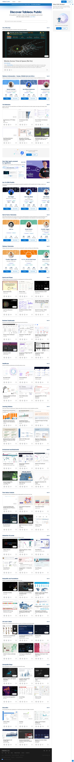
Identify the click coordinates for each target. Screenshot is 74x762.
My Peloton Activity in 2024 (25, 309)
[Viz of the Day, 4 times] (49, 92)
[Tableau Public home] (6, 1)
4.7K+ (31, 632)
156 (10, 640)
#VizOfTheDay (10, 65)
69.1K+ (47, 503)
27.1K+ (31, 374)
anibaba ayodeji (37, 355)
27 (42, 425)
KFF (19, 613)
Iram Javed (5, 594)
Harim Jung (37, 465)
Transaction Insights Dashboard (39, 353)
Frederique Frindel (38, 121)
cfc (35, 613)
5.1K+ (15, 288)
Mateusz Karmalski (22, 681)
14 (26, 124)
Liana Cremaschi (22, 140)
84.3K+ (47, 589)
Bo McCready (5, 293)
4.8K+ (47, 56)
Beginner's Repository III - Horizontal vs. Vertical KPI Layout (40, 439)
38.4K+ (47, 460)
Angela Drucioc (37, 508)
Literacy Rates (6, 721)
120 (26, 615)
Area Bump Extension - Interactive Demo (8, 139)
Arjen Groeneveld (6, 379)
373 (10, 382)
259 (26, 400)
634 (42, 554)
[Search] (6, 21)
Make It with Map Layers (24, 439)
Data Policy (22, 755)
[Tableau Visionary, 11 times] (46, 263)
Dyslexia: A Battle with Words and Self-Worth (9, 396)
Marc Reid (4, 698)
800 (42, 468)
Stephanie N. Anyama (22, 466)
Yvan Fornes (37, 595)
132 (26, 572)
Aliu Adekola (37, 742)
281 (10, 726)
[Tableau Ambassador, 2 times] (9, 200)
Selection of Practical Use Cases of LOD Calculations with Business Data (9, 421)
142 (42, 701)
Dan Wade (5, 311)
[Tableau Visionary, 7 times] (14, 233)
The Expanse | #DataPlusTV (25, 654)
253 (26, 597)
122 (26, 701)
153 (26, 554)
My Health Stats (6, 377)
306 (42, 683)
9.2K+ (31, 288)
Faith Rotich (21, 509)
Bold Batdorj (37, 337)
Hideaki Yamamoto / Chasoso (40, 311)
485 (10, 529)
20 (26, 339)
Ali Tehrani (21, 311)
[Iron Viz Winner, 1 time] (9, 202)
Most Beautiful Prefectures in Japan (41, 679)
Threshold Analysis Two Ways (41, 420)
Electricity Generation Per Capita (40, 482)
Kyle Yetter (37, 140)
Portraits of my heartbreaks (9, 635)
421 (10, 683)
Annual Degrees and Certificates (7, 740)
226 (26, 658)
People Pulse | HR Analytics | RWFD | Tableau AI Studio (41, 335)
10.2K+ (47, 288)
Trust (2, 752)
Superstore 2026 (7, 352)
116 (26, 443)
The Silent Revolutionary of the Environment (26, 636)
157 (26, 468)
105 (42, 314)
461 (42, 382)
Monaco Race (22, 291)
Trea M (4, 655)
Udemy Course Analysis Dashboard (40, 722)
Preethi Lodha (21, 742)
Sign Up (63, 1)
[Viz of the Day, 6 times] (48, 234)
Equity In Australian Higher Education (41, 740)
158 (10, 486)
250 (42, 400)
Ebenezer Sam (21, 355)
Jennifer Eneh (21, 379)
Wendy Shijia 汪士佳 (6, 526)
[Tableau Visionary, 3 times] (31, 201)
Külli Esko (4, 423)
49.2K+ (47, 374)
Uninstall (13, 757)
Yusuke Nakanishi (38, 698)
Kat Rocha (5, 441)
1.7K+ (31, 417)
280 (10, 314)
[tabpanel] (61, 382)
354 (26, 511)
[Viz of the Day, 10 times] (26, 202)
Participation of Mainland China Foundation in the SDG (41, 611)
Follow (7, 98)
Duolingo (21, 721)
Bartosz (20, 570)
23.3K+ (15, 374)
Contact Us (27, 752)
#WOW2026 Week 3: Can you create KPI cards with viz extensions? (41, 139)
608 (42, 572)
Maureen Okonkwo (38, 724)
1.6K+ (31, 331)
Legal (3, 755)
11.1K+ (47, 632)
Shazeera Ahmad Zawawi (7, 637)
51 (26, 357)
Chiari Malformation (23, 395)
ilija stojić (20, 423)
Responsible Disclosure (6, 757)
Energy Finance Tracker (8, 463)
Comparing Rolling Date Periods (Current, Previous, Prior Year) (9, 507)
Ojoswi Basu (21, 121)
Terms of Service (8, 755)
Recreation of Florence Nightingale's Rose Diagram (25, 139)
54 (42, 339)
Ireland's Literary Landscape (9, 654)
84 (10, 468)
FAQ (8, 752)
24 (10, 425)
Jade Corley (21, 397)
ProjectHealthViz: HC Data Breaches (41, 396)
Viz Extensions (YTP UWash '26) (9, 120)
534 (26, 486)
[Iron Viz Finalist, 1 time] (13, 202)
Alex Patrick (21, 336)
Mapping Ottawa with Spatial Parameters (9, 679)
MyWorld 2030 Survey (8, 611)
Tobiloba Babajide (38, 379)
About (12, 752)
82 (10, 357)
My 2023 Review (6, 524)
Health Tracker (38, 377)
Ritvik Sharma (5, 122)
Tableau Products (17, 752)
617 (10, 701)
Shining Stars (38, 635)
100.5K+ (15, 718)
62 (42, 443)
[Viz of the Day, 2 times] (31, 265)
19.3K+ (47, 675)
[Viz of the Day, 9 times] (14, 92)
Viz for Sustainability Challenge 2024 (7, 482)
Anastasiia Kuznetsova (22, 293)
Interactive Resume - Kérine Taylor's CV (25, 550)
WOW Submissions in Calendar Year (25, 525)
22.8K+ (15, 675)
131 (26, 296)
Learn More (32, 16)
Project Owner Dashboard (8, 334)
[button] (44, 750)
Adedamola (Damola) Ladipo (39, 551)
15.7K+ (31, 718)
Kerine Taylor (21, 552)
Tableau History (38, 524)
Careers (23, 752)
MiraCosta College (6, 742)
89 (26, 640)
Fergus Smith (21, 484)
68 (10, 296)
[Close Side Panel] (70, 4)
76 (10, 443)
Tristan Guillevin (5, 140)
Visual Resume (38, 549)
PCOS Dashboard (23, 377)
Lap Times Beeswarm (7, 309)
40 (10, 554)
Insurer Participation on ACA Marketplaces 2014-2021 (25, 611)
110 (42, 296)
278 (42, 597)
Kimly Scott (37, 569)
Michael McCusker (22, 440)
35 (42, 124)
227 (10, 572)
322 (26, 382)
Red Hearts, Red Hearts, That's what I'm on (41, 654)
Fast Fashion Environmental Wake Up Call (25, 482)
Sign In (69, 1)
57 (42, 615)
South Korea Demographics (9, 697)
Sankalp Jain (37, 398)
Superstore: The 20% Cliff (24, 334)
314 (26, 744)
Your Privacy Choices (7, 759)
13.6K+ (31, 460)
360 (42, 529)
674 (10, 400)
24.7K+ (47, 546)
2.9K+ (15, 546)
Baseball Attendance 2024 (41, 291)
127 (10, 511)
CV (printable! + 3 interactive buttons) (25, 568)
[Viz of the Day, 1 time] (31, 92)
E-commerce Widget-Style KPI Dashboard (25, 353)
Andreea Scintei (21, 655)
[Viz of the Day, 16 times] (44, 265)
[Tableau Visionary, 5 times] (49, 200)
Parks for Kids (38, 697)
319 (26, 683)
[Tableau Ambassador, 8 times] (26, 233)
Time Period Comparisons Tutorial (24, 507)
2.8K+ (47, 331)
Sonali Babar (21, 527)
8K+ (15, 503)
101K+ (47, 718)
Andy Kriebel (5, 509)
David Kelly (5, 336)
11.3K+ (31, 589)
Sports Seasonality (7, 291)
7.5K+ (47, 135)
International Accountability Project (8, 465)
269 (26, 314)
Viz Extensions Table (23, 120)
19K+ (15, 460)
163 (10, 615)
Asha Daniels (5, 723)
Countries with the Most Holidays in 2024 (24, 679)
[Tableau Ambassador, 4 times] (26, 92)
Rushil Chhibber (37, 484)
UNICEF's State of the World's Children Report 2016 (41, 593)
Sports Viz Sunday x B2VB (41, 309)
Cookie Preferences (19, 757)
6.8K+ (31, 546)
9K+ (15, 589)
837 (15, 135)
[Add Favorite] (47, 70)
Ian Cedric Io (21, 595)
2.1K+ (31, 135)
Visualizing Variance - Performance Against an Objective (24, 421)
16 (42, 357)
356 (42, 486)
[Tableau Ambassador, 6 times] (9, 92)
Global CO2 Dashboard (40, 463)
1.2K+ (15, 331)
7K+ (15, 632)
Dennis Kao (5, 681)
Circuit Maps (22, 697)
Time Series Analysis (39, 506)
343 (26, 529)
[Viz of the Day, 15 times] (44, 202)
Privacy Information (15, 755)
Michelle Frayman (6, 569)
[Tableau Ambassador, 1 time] (44, 92)
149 (10, 658)
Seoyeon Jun (37, 637)
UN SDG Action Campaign (7, 612)
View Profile (15, 98)
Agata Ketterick (37, 681)
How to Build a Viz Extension (41, 120)
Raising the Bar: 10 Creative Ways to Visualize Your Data (9, 439)
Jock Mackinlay (37, 526)
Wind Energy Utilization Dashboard (24, 464)
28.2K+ (31, 675)
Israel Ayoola (37, 441)
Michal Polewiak (5, 354)
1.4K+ (15, 417)
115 (42, 744)
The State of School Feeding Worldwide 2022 (25, 593)
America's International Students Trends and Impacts (25, 740)
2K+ (42, 511)
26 (10, 124)
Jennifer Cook (5, 398)
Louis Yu (36, 656)
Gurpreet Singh (5, 484)
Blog (5, 752)
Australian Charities (7, 592)
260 (42, 640)
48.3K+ (31, 503)
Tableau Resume (6, 549)
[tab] (73, 4)
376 (26, 726)
